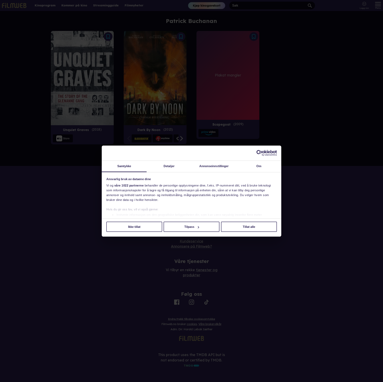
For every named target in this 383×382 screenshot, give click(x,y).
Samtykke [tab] (124, 166)
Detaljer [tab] (169, 166)
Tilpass (189, 226)
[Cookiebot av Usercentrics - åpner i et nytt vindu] (259, 153)
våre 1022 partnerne (129, 185)
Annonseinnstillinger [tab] (214, 166)
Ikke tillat (134, 226)
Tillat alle (249, 226)
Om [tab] (258, 166)
